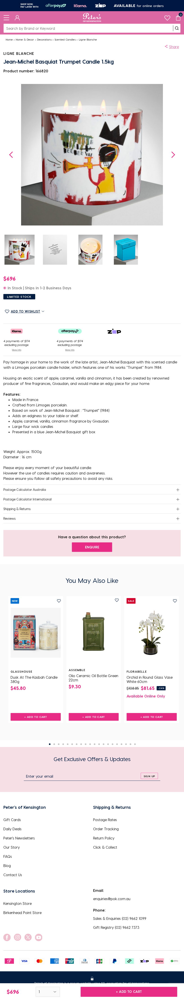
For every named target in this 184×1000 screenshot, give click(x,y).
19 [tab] (130, 744)
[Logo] (92, 17)
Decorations (44, 39)
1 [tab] (49, 744)
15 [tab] (112, 744)
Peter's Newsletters (19, 838)
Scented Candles (65, 39)
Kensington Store (17, 903)
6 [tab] (72, 744)
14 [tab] (108, 744)
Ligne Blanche (88, 39)
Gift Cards (12, 820)
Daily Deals (12, 829)
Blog (7, 865)
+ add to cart (129, 991)
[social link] (7, 937)
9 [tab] (85, 744)
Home (9, 39)
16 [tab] (117, 744)
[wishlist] (167, 17)
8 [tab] (81, 744)
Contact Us (12, 875)
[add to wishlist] (59, 601)
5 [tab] (67, 744)
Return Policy (103, 838)
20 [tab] (135, 744)
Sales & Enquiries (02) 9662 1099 (119, 918)
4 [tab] (63, 744)
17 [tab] (121, 744)
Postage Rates (105, 820)
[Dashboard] (17, 17)
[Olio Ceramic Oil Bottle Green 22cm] (94, 631)
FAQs (7, 856)
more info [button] (16, 349)
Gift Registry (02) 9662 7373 (116, 927)
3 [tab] (58, 744)
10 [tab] (90, 744)
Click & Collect (105, 847)
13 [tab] (103, 744)
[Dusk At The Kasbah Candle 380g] (36, 633)
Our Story (11, 847)
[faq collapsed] (178, 490)
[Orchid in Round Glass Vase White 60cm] (152, 633)
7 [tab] (76, 744)
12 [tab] (99, 744)
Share (174, 47)
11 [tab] (94, 744)
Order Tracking (106, 829)
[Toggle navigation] (6, 17)
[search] (176, 28)
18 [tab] (126, 744)
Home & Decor (25, 39)
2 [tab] (54, 744)
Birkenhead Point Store (22, 912)
